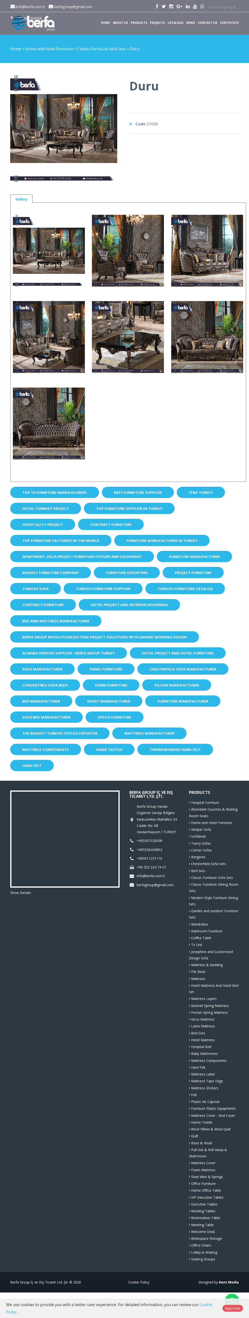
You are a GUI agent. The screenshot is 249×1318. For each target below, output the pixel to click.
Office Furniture (114, 717)
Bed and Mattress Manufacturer (55, 620)
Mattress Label (202, 1074)
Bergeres (197, 857)
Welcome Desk (202, 1231)
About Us (120, 23)
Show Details (20, 892)
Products (139, 23)
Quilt (194, 1136)
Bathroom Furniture (206, 931)
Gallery (21, 199)
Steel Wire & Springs (206, 1176)
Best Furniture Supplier (138, 492)
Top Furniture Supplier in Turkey (129, 508)
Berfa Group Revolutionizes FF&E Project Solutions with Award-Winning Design (104, 636)
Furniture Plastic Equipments (213, 1108)
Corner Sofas (201, 850)
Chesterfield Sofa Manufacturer (183, 669)
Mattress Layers (203, 998)
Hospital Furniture (204, 802)
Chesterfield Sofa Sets (208, 863)
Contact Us (207, 23)
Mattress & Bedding (206, 964)
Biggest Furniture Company (50, 572)
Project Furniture (193, 572)
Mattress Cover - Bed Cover (212, 1115)
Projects (157, 23)
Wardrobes (199, 924)
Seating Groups (202, 1259)
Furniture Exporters (127, 572)
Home (105, 23)
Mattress (197, 978)
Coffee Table (200, 938)
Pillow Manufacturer (176, 685)
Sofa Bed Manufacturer (46, 717)
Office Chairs (200, 1245)
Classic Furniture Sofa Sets (102, 49)
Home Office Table (205, 1190)
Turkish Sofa (35, 588)
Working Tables (202, 1211)
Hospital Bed (200, 1046)
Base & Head (201, 1143)
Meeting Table (202, 1225)
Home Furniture (111, 685)
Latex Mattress (202, 1026)
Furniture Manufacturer (194, 556)
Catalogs (175, 23)
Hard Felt (32, 765)
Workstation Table (205, 1217)
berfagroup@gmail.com (72, 6)
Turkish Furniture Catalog (185, 588)
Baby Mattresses (204, 1053)
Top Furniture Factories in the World (60, 540)
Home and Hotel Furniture (49, 49)
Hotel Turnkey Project (45, 508)
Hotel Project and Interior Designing (129, 604)
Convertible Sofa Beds (45, 685)
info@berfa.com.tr (30, 6)
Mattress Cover (202, 1163)
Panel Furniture (106, 669)
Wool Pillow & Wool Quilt (210, 1129)
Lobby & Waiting (203, 1252)
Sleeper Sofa (200, 829)
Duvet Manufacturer (108, 701)
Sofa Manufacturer (42, 669)
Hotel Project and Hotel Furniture (177, 652)
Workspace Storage (206, 1238)
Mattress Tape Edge (206, 1081)
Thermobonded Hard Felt (175, 749)
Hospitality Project (42, 524)
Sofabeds (198, 836)
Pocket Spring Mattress (209, 1012)
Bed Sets (197, 870)
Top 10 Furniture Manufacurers (54, 492)
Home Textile (109, 749)
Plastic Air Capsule (205, 1101)
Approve (232, 1308)
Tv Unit (196, 944)
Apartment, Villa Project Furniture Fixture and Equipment (82, 556)
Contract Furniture (111, 524)
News (190, 23)
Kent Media (229, 1282)
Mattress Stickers (204, 1088)
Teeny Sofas (200, 843)
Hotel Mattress (202, 1040)
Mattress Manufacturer (149, 733)
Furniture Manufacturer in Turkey (161, 540)
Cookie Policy (138, 1282)
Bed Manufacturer (41, 701)
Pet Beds (197, 971)
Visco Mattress (202, 1019)
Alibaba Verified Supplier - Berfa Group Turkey (68, 652)
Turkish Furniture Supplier (103, 588)
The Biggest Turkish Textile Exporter (59, 733)
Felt (193, 1095)
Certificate (229, 23)
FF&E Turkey (201, 492)
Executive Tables (203, 1204)
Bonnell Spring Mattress (209, 1005)
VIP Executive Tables (206, 1197)
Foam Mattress (202, 1170)
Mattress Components (45, 749)
